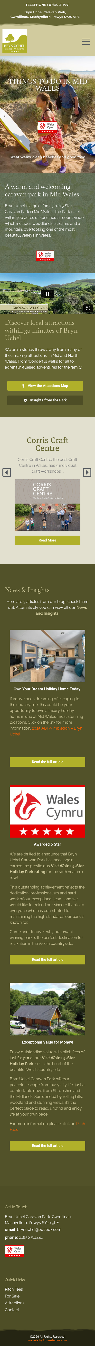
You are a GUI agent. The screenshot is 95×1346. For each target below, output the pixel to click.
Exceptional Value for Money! (47, 1042)
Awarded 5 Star (47, 844)
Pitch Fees (14, 1289)
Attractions (14, 1303)
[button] (7, 472)
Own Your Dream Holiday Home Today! (47, 689)
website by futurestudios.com (47, 1340)
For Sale (12, 1296)
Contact (12, 1310)
